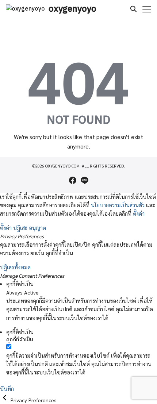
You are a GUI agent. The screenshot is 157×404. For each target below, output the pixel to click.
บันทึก (7, 388)
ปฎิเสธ (20, 227)
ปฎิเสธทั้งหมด (15, 267)
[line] (84, 180)
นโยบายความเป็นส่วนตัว (118, 205)
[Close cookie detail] (5, 400)
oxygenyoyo (72, 9)
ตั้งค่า (139, 213)
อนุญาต (37, 227)
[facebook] (72, 180)
